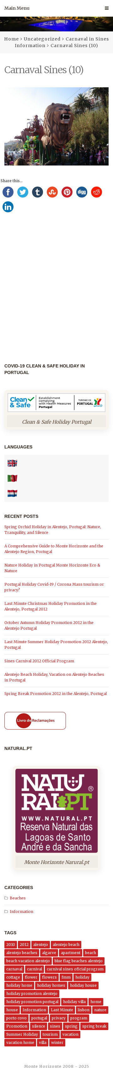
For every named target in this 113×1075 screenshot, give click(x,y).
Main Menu (17, 8)
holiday (82, 977)
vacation (70, 1034)
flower (31, 977)
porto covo (16, 1018)
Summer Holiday (22, 1034)
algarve (49, 952)
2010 (10, 944)
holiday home (19, 985)
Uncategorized (42, 39)
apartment (70, 952)
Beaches (18, 898)
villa (42, 1042)
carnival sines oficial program (75, 969)
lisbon (83, 1009)
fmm (66, 977)
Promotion (16, 1026)
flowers (49, 977)
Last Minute (62, 1009)
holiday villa (74, 1001)
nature (100, 1009)
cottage (13, 977)
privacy (59, 1018)
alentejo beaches (21, 952)
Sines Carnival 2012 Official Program (39, 661)
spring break (94, 1026)
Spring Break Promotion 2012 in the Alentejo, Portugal (55, 693)
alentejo (40, 944)
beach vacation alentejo (28, 960)
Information (21, 911)
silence (38, 1026)
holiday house (83, 985)
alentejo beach (66, 944)
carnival (34, 969)
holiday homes (51, 985)
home (95, 1001)
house (12, 1009)
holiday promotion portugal (32, 1001)
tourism (50, 1034)
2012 (24, 944)
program (78, 1018)
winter (57, 1042)
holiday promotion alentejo (31, 993)
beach (90, 952)
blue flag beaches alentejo (79, 960)
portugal (39, 1018)
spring (71, 1026)
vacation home (20, 1042)
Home (11, 39)
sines (55, 1026)
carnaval (14, 969)
